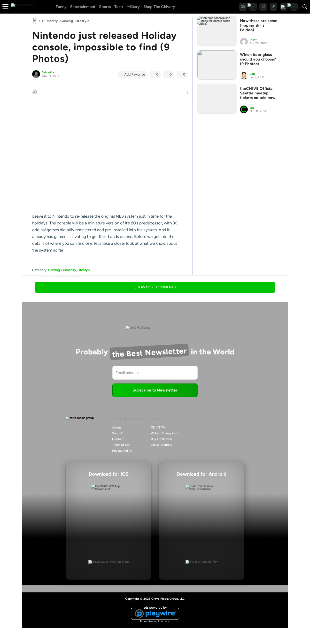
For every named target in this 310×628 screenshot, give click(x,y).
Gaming (66, 21)
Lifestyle (82, 21)
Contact (118, 439)
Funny (61, 6)
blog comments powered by (58, 277)
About (116, 427)
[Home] (35, 21)
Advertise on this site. (155, 621)
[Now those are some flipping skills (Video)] (216, 31)
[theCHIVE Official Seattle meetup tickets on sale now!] (216, 98)
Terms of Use (121, 445)
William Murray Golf (164, 433)
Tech (118, 6)
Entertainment (82, 6)
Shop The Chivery (159, 6)
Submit (117, 433)
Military (133, 6)
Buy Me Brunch (161, 439)
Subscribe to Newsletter (154, 390)
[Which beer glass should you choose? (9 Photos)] (216, 64)
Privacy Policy (122, 450)
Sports (105, 6)
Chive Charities (161, 445)
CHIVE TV (158, 427)
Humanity (50, 21)
